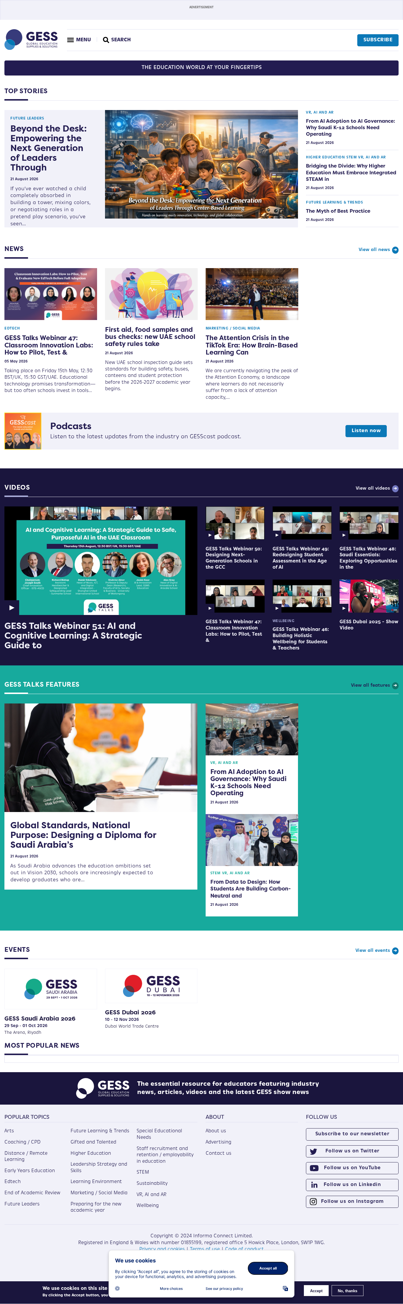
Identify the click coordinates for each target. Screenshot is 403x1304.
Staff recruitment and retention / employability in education (165, 1155)
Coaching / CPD (22, 1142)
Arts (9, 1131)
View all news (374, 250)
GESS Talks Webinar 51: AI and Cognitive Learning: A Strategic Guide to (73, 635)
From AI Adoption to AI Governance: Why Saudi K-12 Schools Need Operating (350, 127)
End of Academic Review (32, 1193)
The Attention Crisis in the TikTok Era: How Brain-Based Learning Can (252, 344)
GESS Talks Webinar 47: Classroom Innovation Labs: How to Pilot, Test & (48, 344)
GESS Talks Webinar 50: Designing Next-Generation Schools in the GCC (234, 558)
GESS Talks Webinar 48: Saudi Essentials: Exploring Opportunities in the (368, 558)
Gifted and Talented (93, 1142)
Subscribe (378, 40)
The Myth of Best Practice (338, 211)
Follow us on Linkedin (352, 1184)
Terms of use (205, 1249)
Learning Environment (96, 1182)
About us (216, 1131)
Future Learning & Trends (334, 202)
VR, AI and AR (320, 112)
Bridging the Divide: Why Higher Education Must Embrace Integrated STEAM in (351, 172)
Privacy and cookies (162, 1249)
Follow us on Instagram (352, 1201)
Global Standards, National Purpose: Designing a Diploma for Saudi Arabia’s (83, 835)
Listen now (366, 431)
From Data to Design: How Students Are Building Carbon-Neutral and (250, 888)
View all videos (373, 488)
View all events (373, 951)
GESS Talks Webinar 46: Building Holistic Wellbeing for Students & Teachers (301, 638)
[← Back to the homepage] (31, 48)
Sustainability (152, 1183)
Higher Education (325, 157)
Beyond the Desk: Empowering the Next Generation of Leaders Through (48, 147)
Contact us (218, 1153)
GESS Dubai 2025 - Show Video (369, 625)
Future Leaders (27, 118)
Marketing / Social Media (233, 328)
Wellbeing (284, 621)
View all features (370, 685)
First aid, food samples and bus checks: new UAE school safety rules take (150, 336)
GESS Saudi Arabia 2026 (40, 1018)
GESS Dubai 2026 (130, 1012)
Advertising (218, 1142)
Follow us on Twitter (352, 1151)
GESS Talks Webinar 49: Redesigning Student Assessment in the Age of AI (301, 558)
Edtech (12, 328)
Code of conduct (244, 1249)
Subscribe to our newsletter (352, 1134)
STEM (351, 157)
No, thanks (347, 1291)
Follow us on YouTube (352, 1168)
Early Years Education (29, 1171)
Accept (316, 1291)
